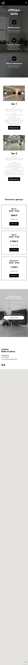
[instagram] (2, 365)
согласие (9, 309)
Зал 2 (14, 153)
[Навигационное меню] (26, 2)
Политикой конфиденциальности (12, 311)
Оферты (16, 307)
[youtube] (4, 365)
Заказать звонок (14, 318)
